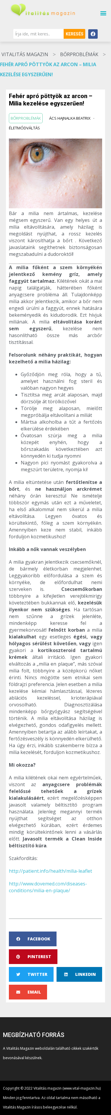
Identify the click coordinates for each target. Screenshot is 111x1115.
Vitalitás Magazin (24, 54)
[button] (103, 13)
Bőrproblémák (79, 54)
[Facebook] (93, 34)
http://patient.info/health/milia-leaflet (50, 871)
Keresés (74, 34)
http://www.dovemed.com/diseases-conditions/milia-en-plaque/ (48, 887)
